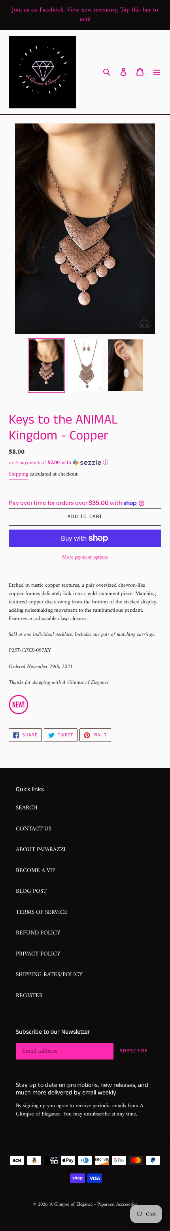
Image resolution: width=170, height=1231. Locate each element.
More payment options (85, 557)
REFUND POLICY (38, 933)
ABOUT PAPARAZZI (41, 849)
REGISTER (29, 995)
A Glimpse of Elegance (71, 1204)
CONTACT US (33, 829)
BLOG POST (31, 891)
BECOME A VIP (35, 870)
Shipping (18, 474)
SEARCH (27, 808)
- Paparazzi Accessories (115, 1204)
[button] (58, 463)
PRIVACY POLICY (38, 954)
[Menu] (156, 72)
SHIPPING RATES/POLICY (49, 974)
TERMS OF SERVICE (42, 912)
